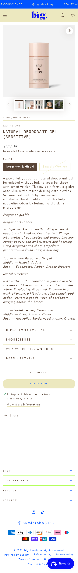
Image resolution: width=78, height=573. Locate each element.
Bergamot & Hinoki (20, 168)
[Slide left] (7, 105)
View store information (23, 404)
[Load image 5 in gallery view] (59, 104)
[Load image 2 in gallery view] (29, 104)
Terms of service (29, 559)
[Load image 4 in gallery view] (48, 104)
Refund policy (42, 555)
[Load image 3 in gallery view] (39, 104)
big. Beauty (31, 550)
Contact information (41, 564)
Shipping (23, 151)
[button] (62, 15)
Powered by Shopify (17, 555)
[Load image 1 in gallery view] (19, 104)
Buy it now (39, 383)
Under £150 (20, 117)
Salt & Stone (11, 126)
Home (6, 117)
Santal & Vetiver (54, 168)
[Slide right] (70, 105)
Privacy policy (64, 555)
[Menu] (5, 15)
